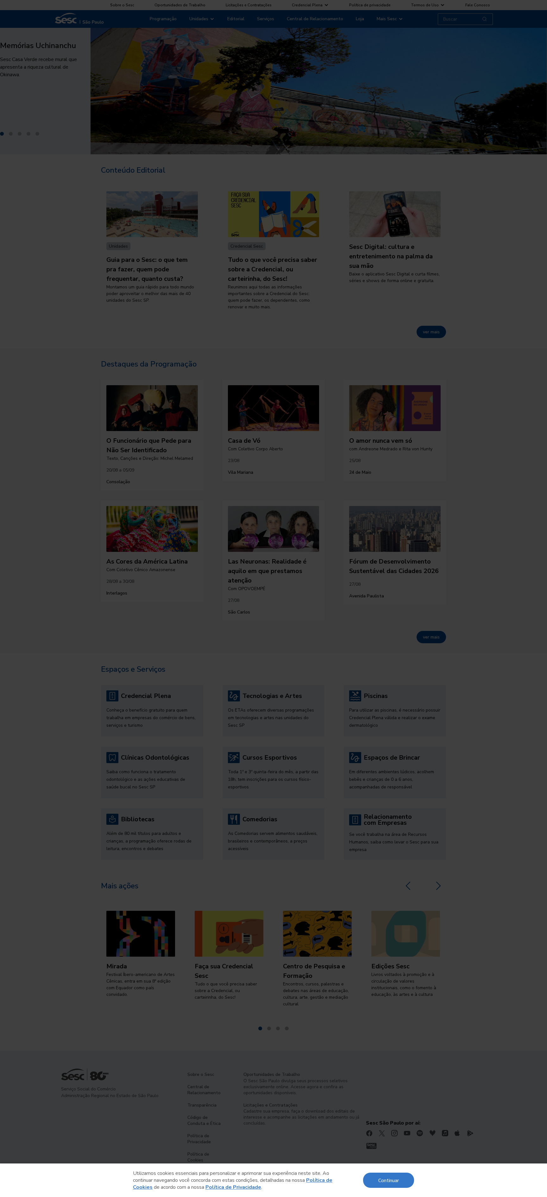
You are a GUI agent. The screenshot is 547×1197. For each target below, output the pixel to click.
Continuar (388, 1180)
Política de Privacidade (233, 1187)
